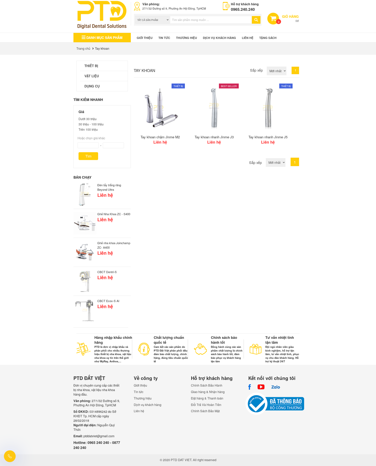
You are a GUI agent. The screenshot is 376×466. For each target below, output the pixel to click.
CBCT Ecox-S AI (108, 301)
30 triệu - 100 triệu (91, 124)
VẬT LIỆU (91, 76)
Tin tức (164, 38)
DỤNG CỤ (92, 86)
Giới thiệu (145, 38)
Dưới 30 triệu (88, 119)
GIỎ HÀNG (290, 16)
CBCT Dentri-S (107, 272)
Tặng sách (268, 38)
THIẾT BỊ (91, 65)
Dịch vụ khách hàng (219, 38)
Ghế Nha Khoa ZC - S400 (113, 214)
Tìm (88, 155)
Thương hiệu (186, 38)
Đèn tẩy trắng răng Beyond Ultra (109, 187)
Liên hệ (247, 38)
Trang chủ (83, 48)
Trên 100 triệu (88, 129)
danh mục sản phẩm (104, 37)
